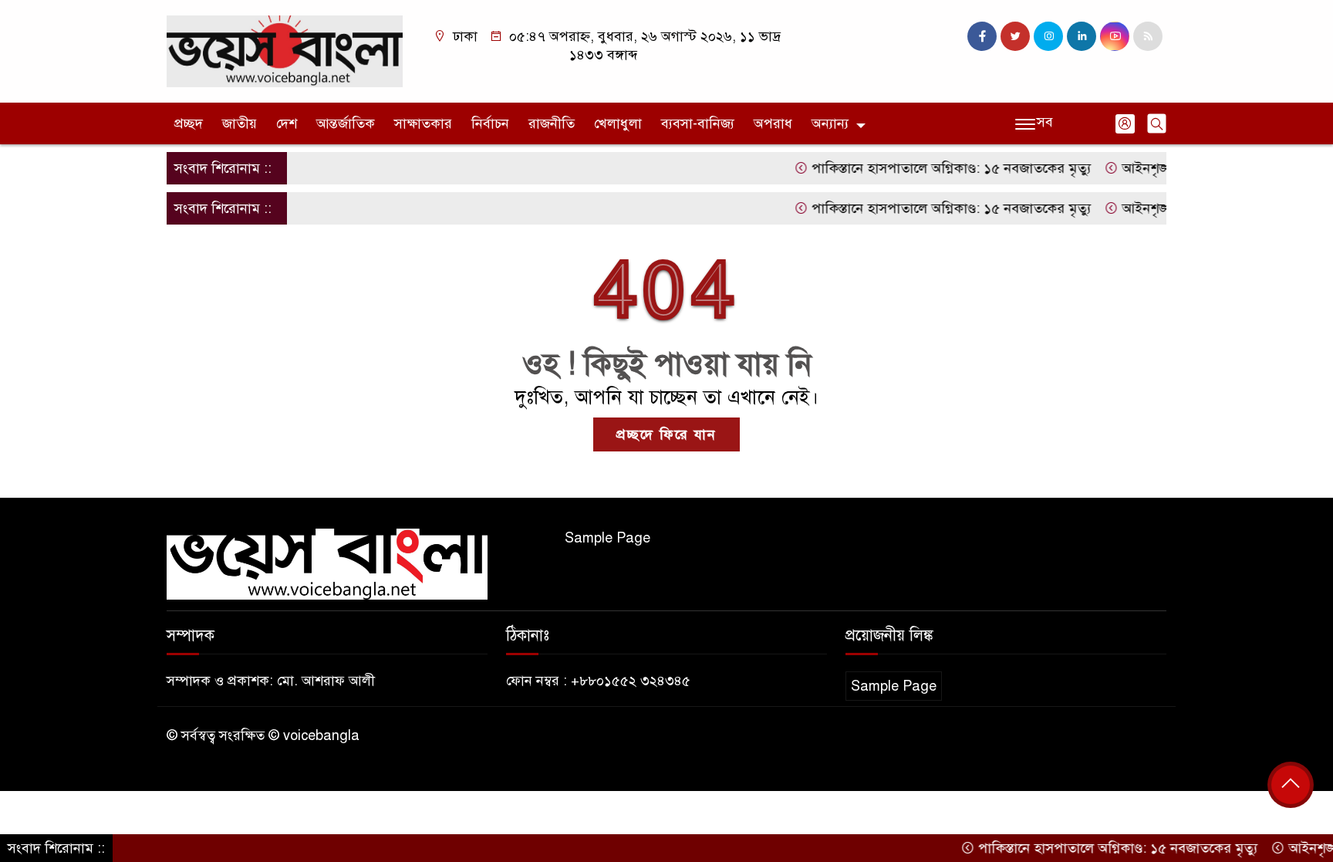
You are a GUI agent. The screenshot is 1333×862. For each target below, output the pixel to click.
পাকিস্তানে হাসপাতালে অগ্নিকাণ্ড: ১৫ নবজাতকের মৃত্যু (930, 168)
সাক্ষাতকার (423, 123)
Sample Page (607, 537)
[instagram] (1048, 36)
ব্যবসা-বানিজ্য (697, 123)
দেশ (286, 123)
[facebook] (982, 36)
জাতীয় (239, 123)
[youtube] (1114, 36)
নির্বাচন (490, 123)
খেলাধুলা (618, 123)
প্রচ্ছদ (188, 123)
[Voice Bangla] (285, 50)
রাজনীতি (551, 123)
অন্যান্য (830, 123)
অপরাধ (773, 123)
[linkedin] (1081, 36)
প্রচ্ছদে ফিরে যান (666, 434)
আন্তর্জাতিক (345, 123)
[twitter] (1015, 36)
